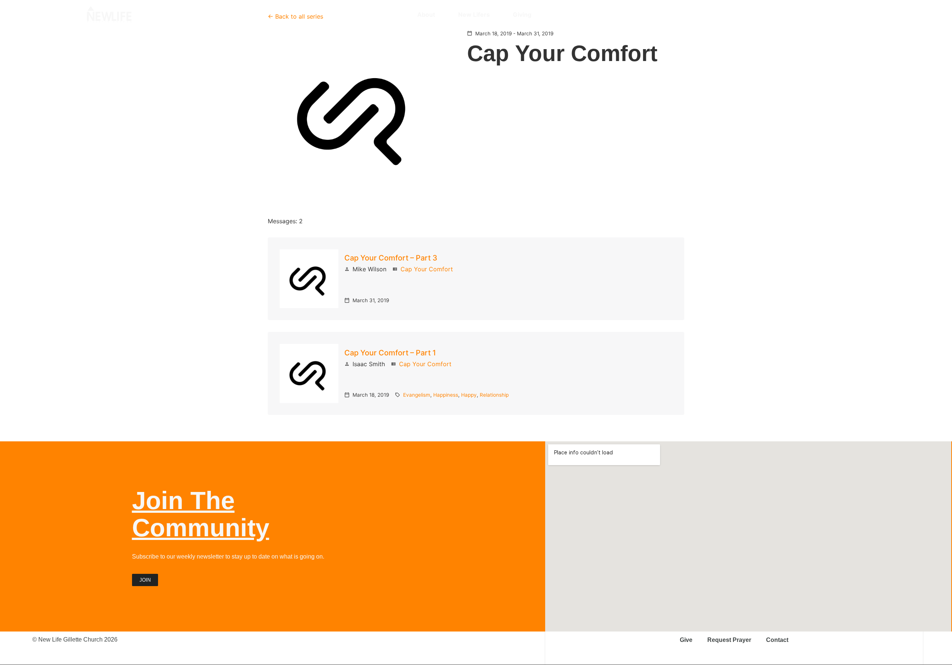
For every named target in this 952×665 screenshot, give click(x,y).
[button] (860, 14)
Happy (469, 395)
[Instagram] (805, 14)
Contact (777, 640)
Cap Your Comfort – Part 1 (390, 352)
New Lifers (474, 14)
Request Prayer (729, 640)
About (426, 14)
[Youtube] (831, 14)
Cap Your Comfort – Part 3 (390, 257)
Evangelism (416, 395)
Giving (522, 14)
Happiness (445, 395)
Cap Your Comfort (427, 269)
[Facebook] (818, 14)
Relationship (494, 395)
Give (686, 640)
